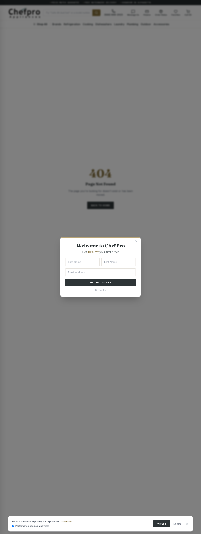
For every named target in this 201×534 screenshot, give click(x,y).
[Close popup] (136, 241)
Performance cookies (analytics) (32, 526)
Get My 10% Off (100, 282)
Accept (161, 523)
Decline (177, 523)
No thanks (100, 290)
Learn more (66, 521)
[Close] (187, 524)
